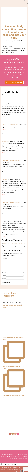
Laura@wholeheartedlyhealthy (11, 124)
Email (4, 275)
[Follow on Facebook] (10, 434)
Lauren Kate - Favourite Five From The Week (14, 243)
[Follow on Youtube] (18, 434)
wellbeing (18, 41)
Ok (21, 471)
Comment (5, 258)
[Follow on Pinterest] (15, 434)
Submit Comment (6, 282)
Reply (3, 116)
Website (4, 278)
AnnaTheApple (5, 141)
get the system (14, 82)
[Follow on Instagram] (12, 434)
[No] (23, 471)
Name (4, 272)
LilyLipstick (5, 179)
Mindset (9, 41)
